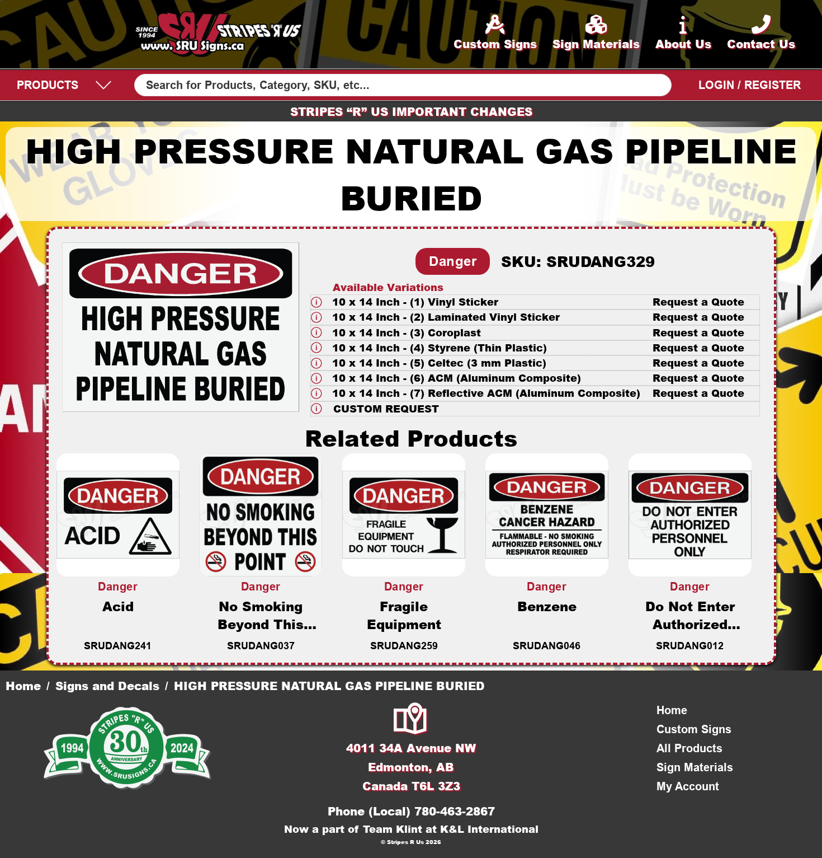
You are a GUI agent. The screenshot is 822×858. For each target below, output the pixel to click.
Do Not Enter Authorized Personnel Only (690, 624)
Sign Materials (694, 767)
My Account (687, 786)
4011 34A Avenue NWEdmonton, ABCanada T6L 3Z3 (411, 767)
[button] (535, 302)
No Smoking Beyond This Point (261, 624)
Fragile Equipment (404, 615)
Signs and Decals (107, 685)
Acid (118, 606)
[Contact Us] (411, 719)
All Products (689, 748)
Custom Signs (693, 729)
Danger (452, 261)
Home (23, 685)
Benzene (547, 606)
